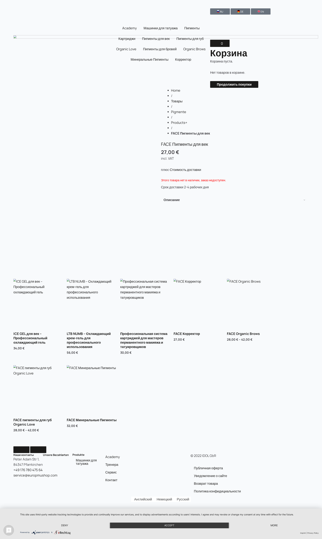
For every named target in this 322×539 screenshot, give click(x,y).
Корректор (183, 59)
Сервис (111, 472)
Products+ (179, 122)
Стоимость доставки (185, 169)
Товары (176, 101)
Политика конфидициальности (217, 491)
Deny (64, 525)
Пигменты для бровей (160, 49)
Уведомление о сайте (210, 475)
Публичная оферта (208, 468)
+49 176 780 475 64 (28, 470)
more (274, 525)
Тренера (111, 464)
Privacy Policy (313, 533)
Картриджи (126, 38)
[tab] (235, 200)
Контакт (111, 480)
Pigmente (178, 112)
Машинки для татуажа (161, 28)
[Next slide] (38, 449)
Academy (129, 28)
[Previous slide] (21, 449)
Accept (169, 525)
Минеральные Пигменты (149, 59)
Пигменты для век (156, 38)
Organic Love (126, 49)
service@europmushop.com (35, 475)
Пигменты (192, 28)
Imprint (303, 533)
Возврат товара (206, 483)
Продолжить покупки (234, 84)
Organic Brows (194, 49)
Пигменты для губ (190, 38)
